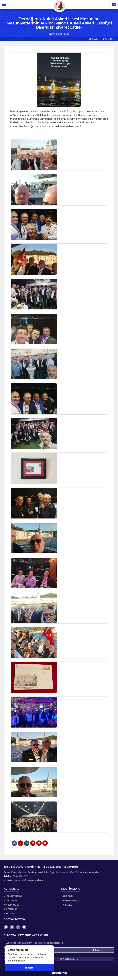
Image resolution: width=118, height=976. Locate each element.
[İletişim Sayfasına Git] (113, 4)
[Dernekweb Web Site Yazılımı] (59, 972)
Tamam (29, 967)
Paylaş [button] (95, 39)
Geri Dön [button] (109, 39)
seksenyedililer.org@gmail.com (28, 880)
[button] (4, 4)
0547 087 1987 (20, 876)
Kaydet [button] (97, 950)
